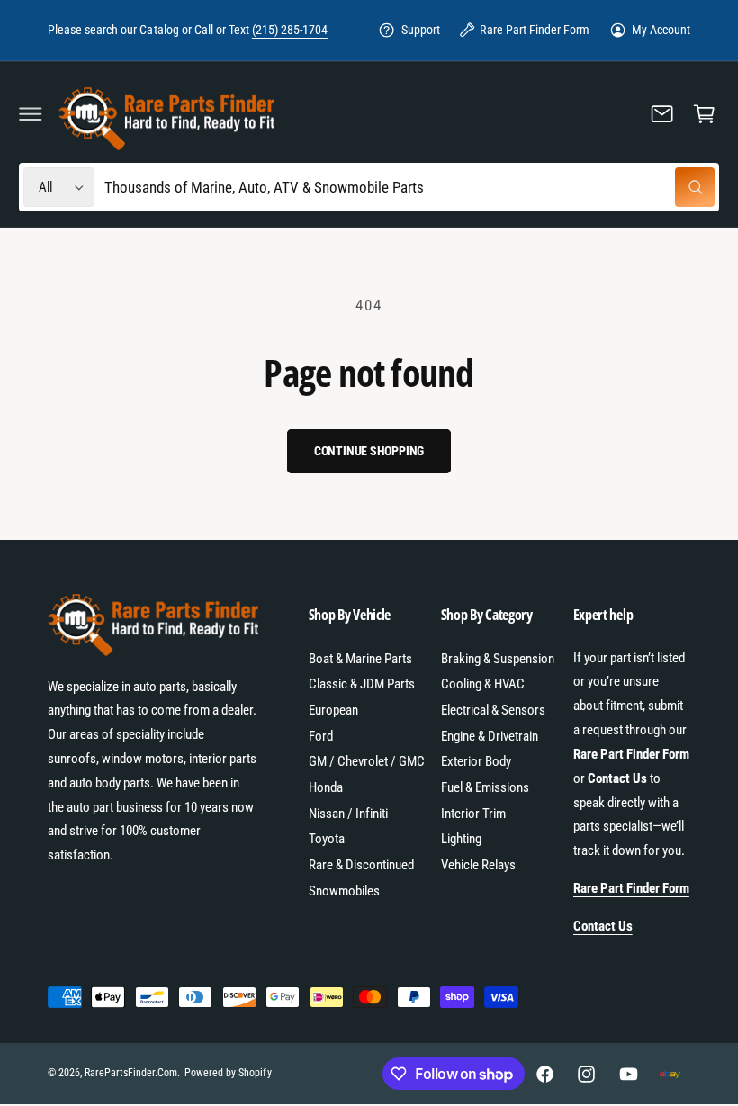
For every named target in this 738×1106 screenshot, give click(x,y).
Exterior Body (476, 761)
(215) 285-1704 (290, 29)
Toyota (327, 839)
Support (420, 29)
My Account (661, 29)
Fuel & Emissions (485, 787)
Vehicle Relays (478, 865)
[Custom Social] (669, 1073)
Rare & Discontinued (361, 865)
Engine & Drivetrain (489, 736)
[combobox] (409, 187)
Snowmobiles (344, 891)
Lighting (461, 839)
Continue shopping (369, 451)
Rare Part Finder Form (534, 29)
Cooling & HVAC (483, 684)
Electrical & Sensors (493, 710)
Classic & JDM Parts (362, 684)
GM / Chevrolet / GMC (367, 761)
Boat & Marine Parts (360, 659)
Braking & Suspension (497, 659)
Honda (326, 787)
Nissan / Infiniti (348, 813)
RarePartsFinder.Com (131, 1072)
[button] (30, 113)
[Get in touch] (662, 113)
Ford (321, 736)
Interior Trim (473, 813)
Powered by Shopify (227, 1072)
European (333, 710)
